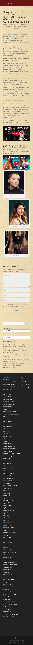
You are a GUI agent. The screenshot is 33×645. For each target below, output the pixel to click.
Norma (6, 555)
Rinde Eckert (7, 577)
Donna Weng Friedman (10, 429)
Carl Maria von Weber (10, 411)
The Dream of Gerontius (10, 604)
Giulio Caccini (8, 480)
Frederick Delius (8, 471)
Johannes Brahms (9, 510)
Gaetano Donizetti (9, 473)
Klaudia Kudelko (8, 525)
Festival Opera (8, 461)
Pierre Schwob (7, 359)
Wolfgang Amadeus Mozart (11, 614)
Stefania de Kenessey (10, 594)
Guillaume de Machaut (10, 485)
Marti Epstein (8, 542)
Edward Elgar (8, 439)
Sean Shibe (7, 589)
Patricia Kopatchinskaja (10, 564)
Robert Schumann (9, 579)
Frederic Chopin (8, 468)
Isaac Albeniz (7, 490)
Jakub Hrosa (7, 495)
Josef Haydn (7, 513)
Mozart (6, 547)
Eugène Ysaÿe (8, 451)
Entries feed (24, 382)
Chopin (6, 416)
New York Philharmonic (10, 550)
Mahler (6, 535)
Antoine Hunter (12, 26)
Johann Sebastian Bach (10, 508)
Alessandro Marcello (9, 382)
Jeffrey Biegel (7, 505)
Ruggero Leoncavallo (9, 584)
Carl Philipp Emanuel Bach (11, 414)
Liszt (5, 530)
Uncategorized (8, 609)
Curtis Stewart (8, 424)
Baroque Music (8, 406)
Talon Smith (7, 599)
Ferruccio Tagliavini (9, 456)
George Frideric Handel (10, 476)
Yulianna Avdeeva (9, 616)
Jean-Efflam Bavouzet (10, 503)
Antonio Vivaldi (8, 399)
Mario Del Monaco (9, 540)
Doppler (6, 434)
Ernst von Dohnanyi (9, 448)
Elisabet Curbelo (21, 26)
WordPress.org (25, 387)
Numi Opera (7, 557)
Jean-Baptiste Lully (9, 500)
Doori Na (6, 431)
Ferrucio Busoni (8, 458)
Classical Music (8, 421)
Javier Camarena (8, 498)
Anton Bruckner (8, 396)
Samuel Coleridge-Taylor (11, 587)
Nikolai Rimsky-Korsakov (10, 552)
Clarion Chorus (8, 419)
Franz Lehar (7, 466)
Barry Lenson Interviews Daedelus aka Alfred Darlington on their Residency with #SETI (14, 365)
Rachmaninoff (8, 572)
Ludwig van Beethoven (10, 532)
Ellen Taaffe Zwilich (9, 446)
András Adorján (8, 389)
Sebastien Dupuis (9, 592)
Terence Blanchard (9, 601)
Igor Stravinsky (8, 488)
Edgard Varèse (8, 436)
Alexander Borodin (9, 384)
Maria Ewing (7, 537)
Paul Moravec (8, 567)
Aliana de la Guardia (9, 387)
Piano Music (7, 569)
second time (12, 34)
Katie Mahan (7, 520)
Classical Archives (23, 641)
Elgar (5, 441)
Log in (22, 379)
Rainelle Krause (8, 574)
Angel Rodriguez (8, 392)
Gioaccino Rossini (9, 478)
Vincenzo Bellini (8, 611)
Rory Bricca (7, 582)
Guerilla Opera (7, 28)
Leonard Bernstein (9, 527)
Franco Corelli (8, 463)
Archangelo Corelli (9, 401)
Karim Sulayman (8, 518)
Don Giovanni (8, 426)
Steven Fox (7, 597)
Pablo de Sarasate (9, 562)
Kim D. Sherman (8, 522)
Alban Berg (7, 379)
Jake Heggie (7, 493)
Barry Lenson (8, 24)
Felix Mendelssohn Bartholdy (12, 453)
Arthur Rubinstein (9, 404)
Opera (6, 560)
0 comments (15, 28)
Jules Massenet (8, 515)
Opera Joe (6, 355)
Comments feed (25, 384)
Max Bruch (7, 545)
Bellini (6, 409)
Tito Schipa (7, 606)
